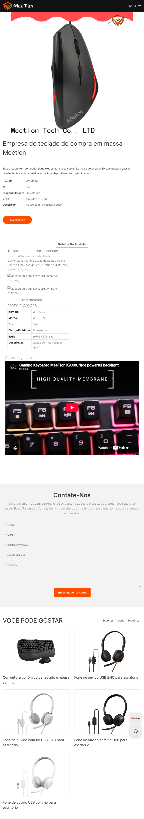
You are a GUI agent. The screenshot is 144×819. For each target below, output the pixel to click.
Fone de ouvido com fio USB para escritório (100, 742)
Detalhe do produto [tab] (72, 244)
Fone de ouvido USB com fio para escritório (29, 804)
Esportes (108, 620)
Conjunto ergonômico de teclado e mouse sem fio (36, 679)
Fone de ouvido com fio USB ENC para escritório (33, 742)
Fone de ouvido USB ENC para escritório (106, 677)
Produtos (133, 620)
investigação (17, 219)
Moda (120, 620)
